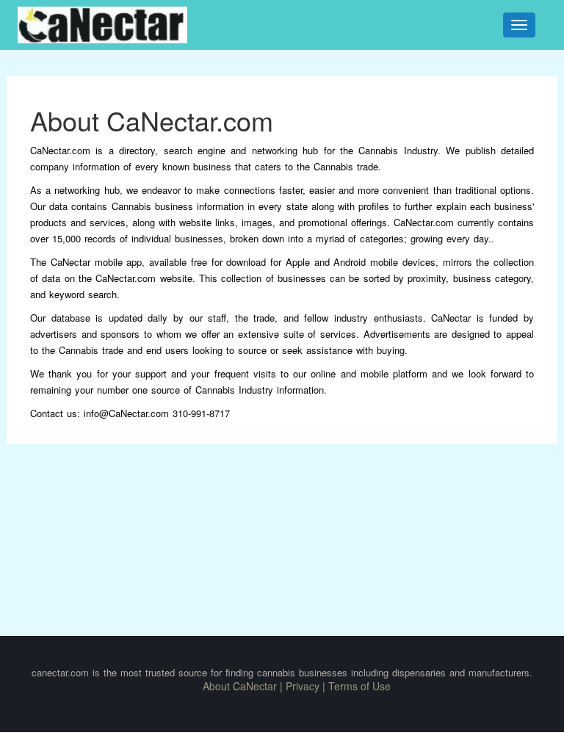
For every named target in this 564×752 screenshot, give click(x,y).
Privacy (302, 686)
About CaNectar (240, 686)
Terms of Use (359, 686)
